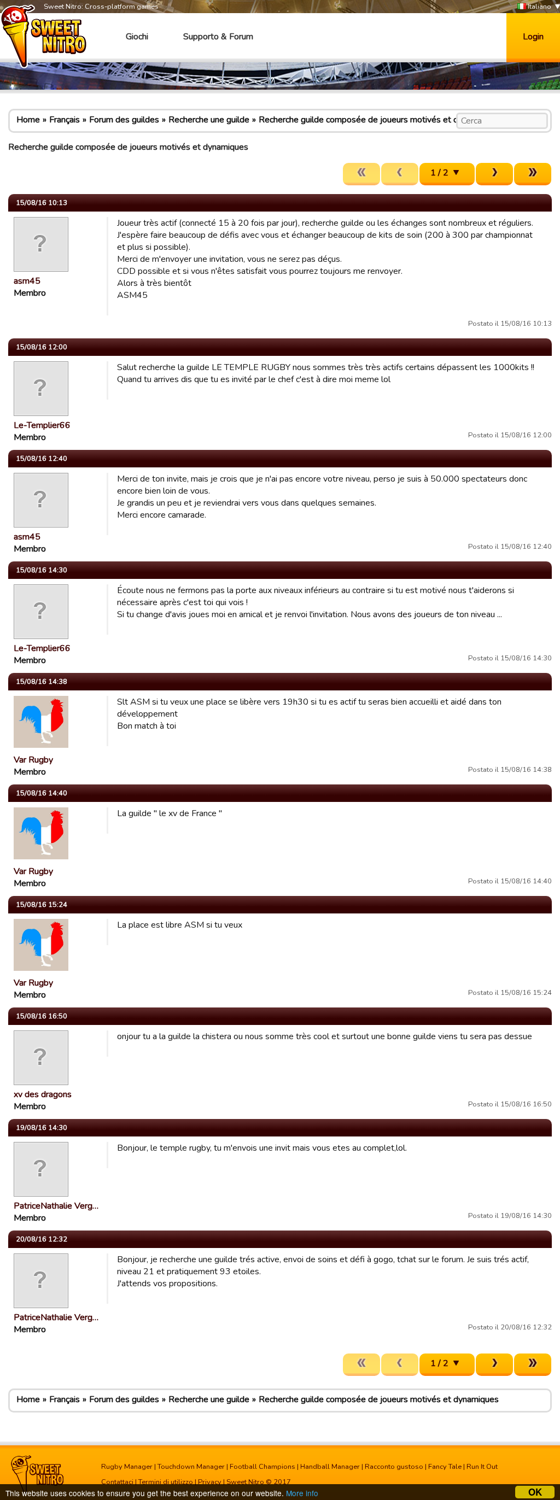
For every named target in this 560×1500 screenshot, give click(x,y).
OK (535, 1492)
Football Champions (262, 1467)
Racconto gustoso (394, 1467)
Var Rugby (33, 760)
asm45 (27, 281)
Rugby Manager (127, 1467)
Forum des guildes (124, 120)
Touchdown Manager (191, 1467)
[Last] (532, 174)
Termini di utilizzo (165, 1482)
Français (64, 120)
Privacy (209, 1482)
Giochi (137, 37)
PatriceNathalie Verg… (56, 1206)
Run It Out (482, 1467)
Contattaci (117, 1482)
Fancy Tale (445, 1467)
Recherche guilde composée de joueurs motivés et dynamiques (379, 120)
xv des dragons (43, 1094)
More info (302, 1492)
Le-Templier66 (42, 425)
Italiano (538, 6)
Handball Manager (330, 1467)
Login (533, 37)
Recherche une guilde (208, 120)
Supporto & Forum (218, 37)
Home (28, 120)
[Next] (494, 174)
